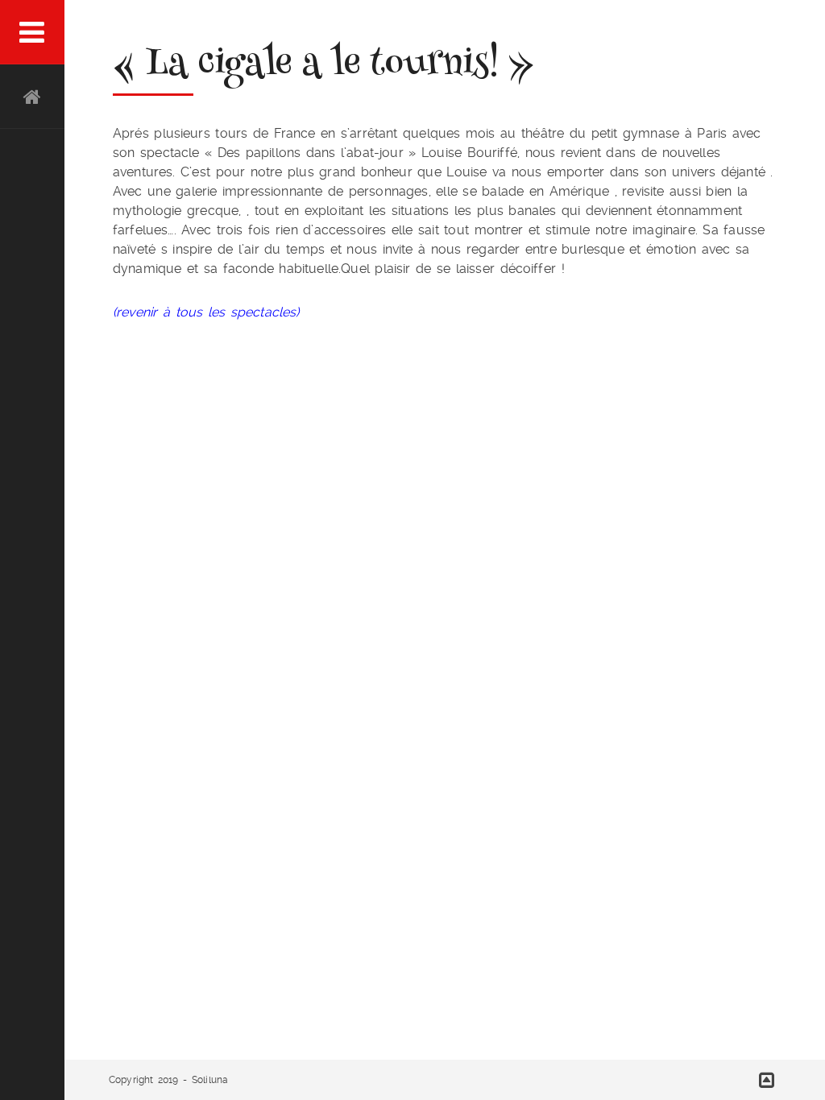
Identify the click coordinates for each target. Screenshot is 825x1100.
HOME (32, 96)
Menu (32, 32)
